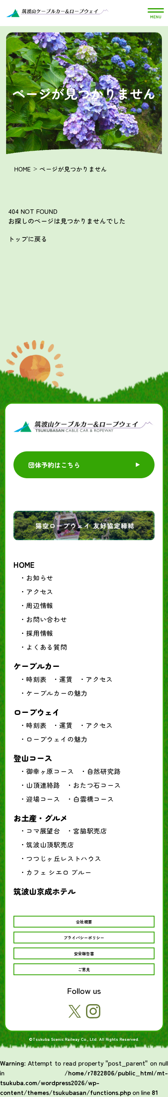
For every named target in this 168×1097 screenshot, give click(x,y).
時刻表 (36, 679)
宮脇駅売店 (90, 830)
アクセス (39, 591)
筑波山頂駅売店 (50, 844)
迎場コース (43, 799)
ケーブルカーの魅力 (57, 693)
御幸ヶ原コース (50, 771)
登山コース (32, 757)
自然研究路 (104, 771)
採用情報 (39, 633)
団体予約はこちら (54, 465)
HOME (22, 169)
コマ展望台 (43, 830)
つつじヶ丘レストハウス (64, 858)
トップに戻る (27, 239)
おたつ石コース (97, 785)
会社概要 (84, 922)
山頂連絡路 (43, 785)
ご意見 (84, 969)
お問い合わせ (46, 619)
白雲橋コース (93, 799)
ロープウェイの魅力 (57, 739)
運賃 (66, 679)
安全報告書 (84, 953)
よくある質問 (46, 647)
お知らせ (39, 578)
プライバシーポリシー (84, 937)
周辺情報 (39, 605)
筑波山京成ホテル (44, 891)
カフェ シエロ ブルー (59, 872)
